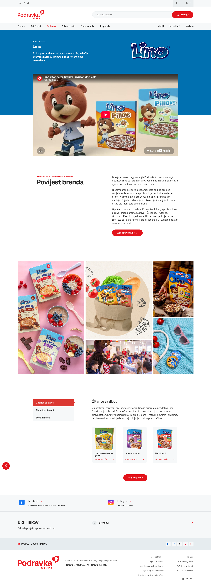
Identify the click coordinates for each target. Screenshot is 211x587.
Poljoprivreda (68, 26)
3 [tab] (138, 468)
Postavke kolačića (185, 571)
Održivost (36, 26)
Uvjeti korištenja (156, 562)
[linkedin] (168, 544)
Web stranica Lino (126, 233)
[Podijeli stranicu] (6, 466)
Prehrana (51, 26)
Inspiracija (105, 26)
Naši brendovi (40, 42)
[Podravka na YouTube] (28, 3)
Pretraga (184, 15)
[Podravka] (31, 18)
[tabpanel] (105, 445)
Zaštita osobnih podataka (152, 566)
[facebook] (174, 544)
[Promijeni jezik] (188, 3)
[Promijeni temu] (178, 3)
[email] (191, 544)
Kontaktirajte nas (185, 562)
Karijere (189, 26)
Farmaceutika (87, 26)
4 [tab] (140, 468)
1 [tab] (128, 468)
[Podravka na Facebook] (24, 3)
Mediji (161, 26)
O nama (21, 26)
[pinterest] (185, 544)
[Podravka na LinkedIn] (20, 3)
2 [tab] (135, 468)
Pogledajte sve (135, 478)
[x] (179, 544)
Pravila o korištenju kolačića (150, 575)
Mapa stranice (157, 557)
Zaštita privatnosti (185, 566)
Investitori (175, 26)
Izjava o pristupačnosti (153, 571)
